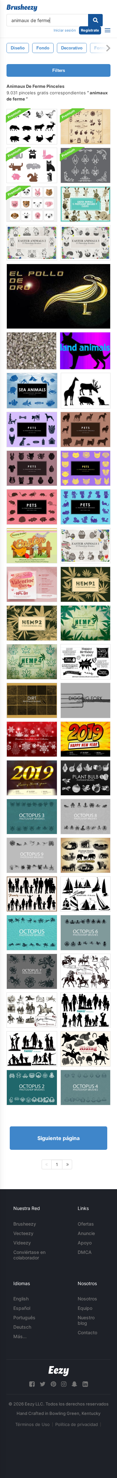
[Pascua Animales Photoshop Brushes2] (31, 243)
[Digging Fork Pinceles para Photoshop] (85, 700)
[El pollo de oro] (58, 296)
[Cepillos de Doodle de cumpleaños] (85, 661)
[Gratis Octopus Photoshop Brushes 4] (85, 1087)
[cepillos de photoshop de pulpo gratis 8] (85, 816)
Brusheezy (24, 1224)
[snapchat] (74, 1384)
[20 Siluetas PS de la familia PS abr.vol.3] (31, 894)
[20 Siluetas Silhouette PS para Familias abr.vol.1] (85, 1010)
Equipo (85, 1308)
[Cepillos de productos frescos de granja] (85, 126)
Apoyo (85, 1242)
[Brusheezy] (21, 7)
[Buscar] (95, 20)
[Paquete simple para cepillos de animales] (31, 165)
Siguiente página (58, 1138)
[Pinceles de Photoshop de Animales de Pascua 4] (85, 204)
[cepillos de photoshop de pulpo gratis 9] (31, 855)
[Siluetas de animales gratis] (85, 391)
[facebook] (31, 1384)
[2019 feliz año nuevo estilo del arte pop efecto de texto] (85, 739)
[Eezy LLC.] (58, 1371)
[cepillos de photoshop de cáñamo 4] (31, 661)
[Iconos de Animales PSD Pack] (31, 204)
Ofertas (86, 1224)
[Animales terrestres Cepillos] (85, 351)
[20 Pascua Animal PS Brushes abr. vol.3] (31, 545)
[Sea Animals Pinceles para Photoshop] (32, 391)
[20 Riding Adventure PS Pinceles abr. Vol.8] (85, 1049)
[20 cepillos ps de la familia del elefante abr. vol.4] (85, 855)
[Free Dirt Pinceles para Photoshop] (31, 700)
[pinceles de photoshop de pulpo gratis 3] (31, 816)
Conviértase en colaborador (29, 1254)
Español (21, 1308)
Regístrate (90, 30)
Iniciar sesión (65, 30)
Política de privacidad (76, 1424)
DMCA (85, 1252)
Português (24, 1317)
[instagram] (63, 1384)
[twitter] (43, 1384)
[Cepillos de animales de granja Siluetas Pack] (31, 126)
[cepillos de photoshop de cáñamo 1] (85, 584)
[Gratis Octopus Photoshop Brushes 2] (31, 1087)
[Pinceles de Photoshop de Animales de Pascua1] (85, 545)
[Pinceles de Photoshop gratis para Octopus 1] (31, 932)
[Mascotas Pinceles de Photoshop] (31, 429)
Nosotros (87, 1298)
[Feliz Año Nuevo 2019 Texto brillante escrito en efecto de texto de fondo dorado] (31, 778)
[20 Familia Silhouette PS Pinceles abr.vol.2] (31, 1049)
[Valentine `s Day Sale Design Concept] (31, 584)
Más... (20, 1336)
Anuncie (86, 1233)
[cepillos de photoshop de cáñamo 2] (31, 623)
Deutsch (22, 1327)
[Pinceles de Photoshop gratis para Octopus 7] (31, 971)
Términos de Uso (32, 1424)
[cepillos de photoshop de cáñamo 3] (85, 623)
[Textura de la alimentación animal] (31, 351)
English (21, 1298)
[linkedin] (85, 1384)
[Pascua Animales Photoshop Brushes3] (85, 243)
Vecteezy (23, 1233)
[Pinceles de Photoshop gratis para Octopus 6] (85, 932)
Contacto (87, 1332)
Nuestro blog (86, 1320)
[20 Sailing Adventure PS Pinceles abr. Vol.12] (85, 894)
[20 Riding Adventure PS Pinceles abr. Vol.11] (85, 971)
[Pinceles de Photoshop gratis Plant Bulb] (85, 778)
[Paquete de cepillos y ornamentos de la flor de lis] (85, 165)
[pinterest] (53, 1384)
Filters (58, 70)
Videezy (22, 1242)
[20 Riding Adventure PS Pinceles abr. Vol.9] (31, 1010)
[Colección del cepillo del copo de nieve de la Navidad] (31, 739)
